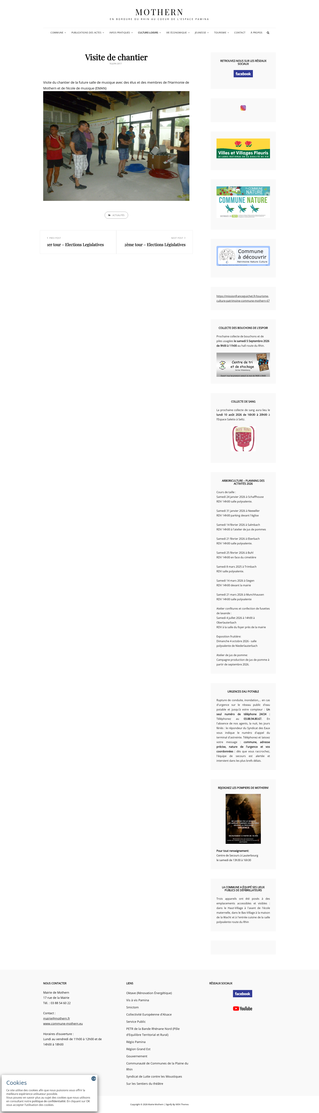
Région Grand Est (138, 1049)
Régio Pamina (136, 1042)
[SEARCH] (268, 32)
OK (94, 1078)
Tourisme (220, 32)
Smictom (132, 1007)
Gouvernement (136, 1056)
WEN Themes (182, 1104)
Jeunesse (200, 32)
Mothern (159, 11)
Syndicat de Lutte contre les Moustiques (154, 1076)
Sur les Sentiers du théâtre (144, 1084)
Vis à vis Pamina (137, 1000)
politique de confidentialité (48, 1101)
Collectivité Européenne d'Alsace (149, 1014)
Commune (57, 32)
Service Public (136, 1022)
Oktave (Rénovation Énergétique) (149, 993)
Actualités (118, 215)
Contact (239, 32)
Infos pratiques (119, 32)
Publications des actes (86, 32)
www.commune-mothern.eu (63, 1024)
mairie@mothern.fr (56, 1018)
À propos (256, 32)
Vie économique (176, 32)
